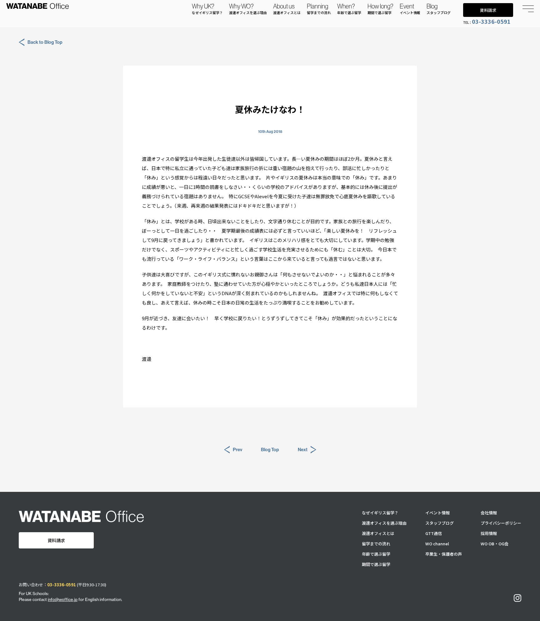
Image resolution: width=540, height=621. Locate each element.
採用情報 (489, 533)
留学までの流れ (376, 544)
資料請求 (488, 10)
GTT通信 (433, 533)
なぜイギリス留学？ (380, 513)
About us (287, 8)
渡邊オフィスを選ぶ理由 (384, 523)
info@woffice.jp (63, 599)
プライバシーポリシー (501, 523)
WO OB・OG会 (494, 544)
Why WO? (248, 8)
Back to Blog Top (45, 42)
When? (349, 8)
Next (303, 449)
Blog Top (270, 449)
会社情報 (489, 513)
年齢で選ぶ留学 (376, 554)
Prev (237, 449)
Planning (319, 8)
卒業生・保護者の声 (443, 554)
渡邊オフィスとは (378, 533)
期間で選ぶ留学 (376, 564)
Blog (439, 8)
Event (410, 8)
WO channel (437, 544)
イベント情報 (437, 513)
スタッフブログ (439, 523)
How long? (380, 8)
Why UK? (207, 8)
